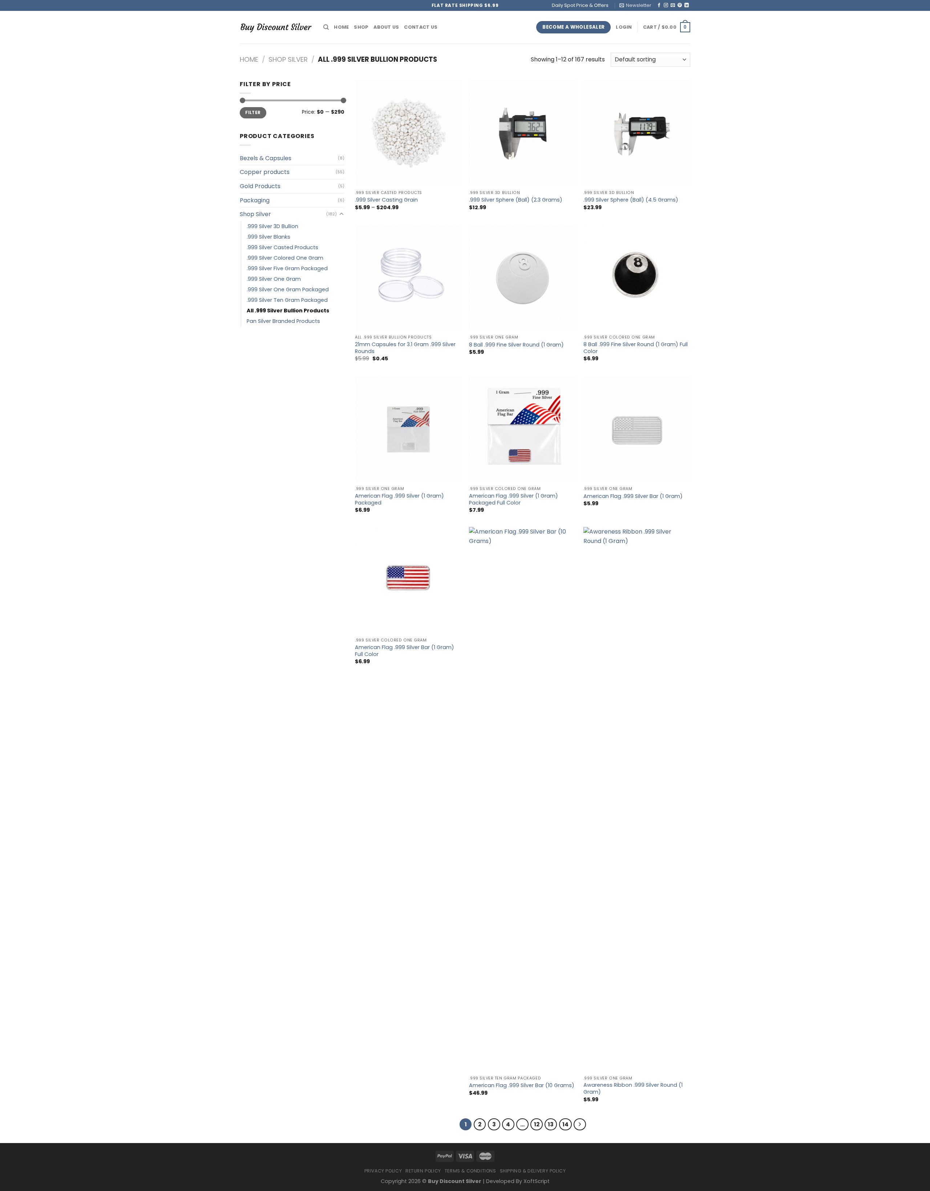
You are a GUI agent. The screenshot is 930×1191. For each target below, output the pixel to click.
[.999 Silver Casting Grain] (408, 133)
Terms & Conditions (470, 1171)
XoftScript (536, 1181)
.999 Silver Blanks (268, 236)
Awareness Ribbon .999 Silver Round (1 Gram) (633, 1088)
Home (341, 27)
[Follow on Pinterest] (680, 5)
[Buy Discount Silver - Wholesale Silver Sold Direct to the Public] (276, 27)
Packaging (255, 200)
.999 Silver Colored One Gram (285, 258)
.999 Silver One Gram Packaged (288, 289)
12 (536, 1124)
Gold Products (260, 186)
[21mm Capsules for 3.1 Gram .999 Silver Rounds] (408, 278)
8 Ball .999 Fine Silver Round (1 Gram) (516, 344)
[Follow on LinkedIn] (686, 5)
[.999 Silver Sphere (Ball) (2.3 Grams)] (522, 133)
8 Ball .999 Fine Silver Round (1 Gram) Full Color (635, 348)
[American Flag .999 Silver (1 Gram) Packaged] (408, 429)
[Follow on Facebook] (659, 5)
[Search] (326, 27)
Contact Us (420, 27)
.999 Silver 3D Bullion (272, 226)
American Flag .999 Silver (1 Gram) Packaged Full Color (513, 499)
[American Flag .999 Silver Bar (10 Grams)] (522, 799)
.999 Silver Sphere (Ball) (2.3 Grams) (515, 200)
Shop (361, 27)
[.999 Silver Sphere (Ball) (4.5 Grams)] (637, 133)
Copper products (265, 172)
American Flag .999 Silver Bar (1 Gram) (633, 496)
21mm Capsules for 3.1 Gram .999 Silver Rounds (405, 348)
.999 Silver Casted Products (282, 247)
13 (551, 1124)
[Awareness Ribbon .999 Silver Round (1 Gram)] (637, 799)
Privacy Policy (383, 1171)
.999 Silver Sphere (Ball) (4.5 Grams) (630, 200)
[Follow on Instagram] (666, 5)
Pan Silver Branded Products (283, 321)
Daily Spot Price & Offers (580, 5)
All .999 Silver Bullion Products (288, 310)
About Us (386, 27)
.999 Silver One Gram (274, 279)
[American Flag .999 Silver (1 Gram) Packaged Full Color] (522, 429)
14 (565, 1124)
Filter (252, 113)
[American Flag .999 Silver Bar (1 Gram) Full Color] (408, 580)
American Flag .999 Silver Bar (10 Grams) (521, 1085)
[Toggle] (341, 214)
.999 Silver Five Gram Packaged (287, 268)
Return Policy (423, 1171)
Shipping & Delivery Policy (533, 1171)
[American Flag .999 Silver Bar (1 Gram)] (637, 429)
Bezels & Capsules (265, 158)
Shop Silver (288, 59)
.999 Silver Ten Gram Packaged (287, 300)
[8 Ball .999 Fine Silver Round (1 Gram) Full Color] (637, 278)
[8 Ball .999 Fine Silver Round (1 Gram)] (522, 278)
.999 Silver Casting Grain (386, 200)
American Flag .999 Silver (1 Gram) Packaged (399, 499)
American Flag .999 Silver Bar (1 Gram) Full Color (404, 650)
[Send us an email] (673, 5)
